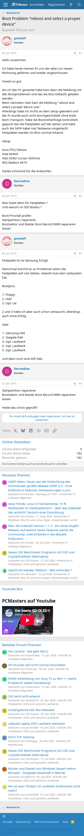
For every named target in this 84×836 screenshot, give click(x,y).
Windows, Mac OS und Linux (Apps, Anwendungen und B (42, 520)
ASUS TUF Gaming (21, 737)
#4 (80, 383)
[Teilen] (74, 53)
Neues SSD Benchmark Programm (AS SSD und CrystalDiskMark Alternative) (41, 554)
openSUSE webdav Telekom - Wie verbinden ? (40, 570)
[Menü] (5, 5)
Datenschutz (23, 822)
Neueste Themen (16, 475)
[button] (4, 816)
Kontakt (8, 822)
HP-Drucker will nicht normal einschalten (37, 665)
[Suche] (79, 4)
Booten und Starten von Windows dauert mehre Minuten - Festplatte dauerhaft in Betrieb (41, 770)
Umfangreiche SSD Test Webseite (31, 710)
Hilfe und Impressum (46, 822)
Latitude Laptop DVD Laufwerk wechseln (36, 723)
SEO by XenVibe (11, 829)
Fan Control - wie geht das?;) (28, 651)
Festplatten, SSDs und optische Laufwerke (33, 564)
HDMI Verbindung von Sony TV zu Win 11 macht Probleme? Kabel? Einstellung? (42, 680)
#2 (80, 196)
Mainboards (15, 744)
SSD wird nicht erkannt (24, 696)
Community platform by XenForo (37, 831)
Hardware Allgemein (20, 659)
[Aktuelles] (71, 4)
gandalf (9, 30)
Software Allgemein (20, 498)
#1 (80, 53)
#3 (80, 253)
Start (65, 822)
